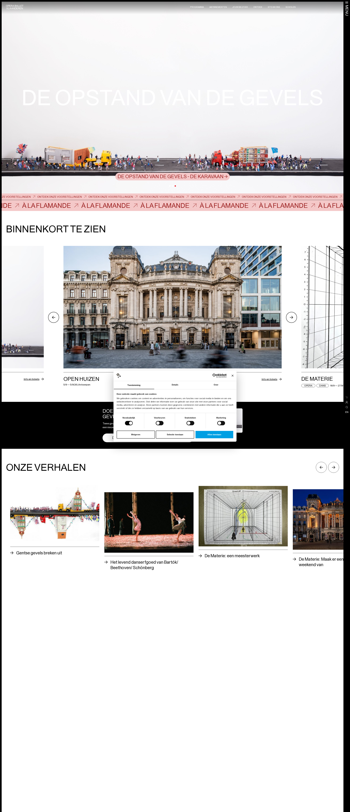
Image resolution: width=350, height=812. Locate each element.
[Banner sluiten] (233, 376)
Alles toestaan (214, 434)
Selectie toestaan (175, 434)
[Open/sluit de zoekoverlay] (346, 407)
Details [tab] (175, 384)
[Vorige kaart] (53, 317)
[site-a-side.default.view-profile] (346, 402)
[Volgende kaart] (291, 317)
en (346, 412)
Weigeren (135, 434)
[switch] (160, 423)
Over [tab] (216, 384)
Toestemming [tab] (133, 385)
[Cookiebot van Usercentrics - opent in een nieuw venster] (215, 376)
